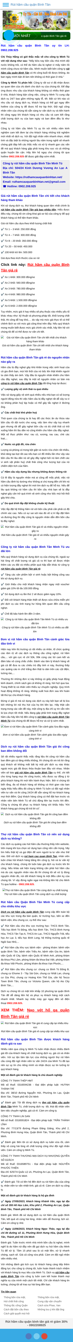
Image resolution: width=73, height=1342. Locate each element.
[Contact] (8, 35)
